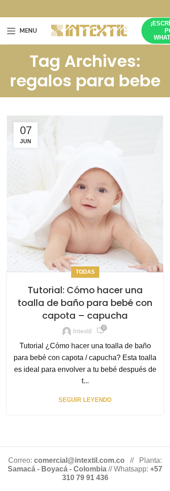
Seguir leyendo (85, 400)
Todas (85, 272)
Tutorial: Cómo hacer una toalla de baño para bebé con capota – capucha (85, 303)
